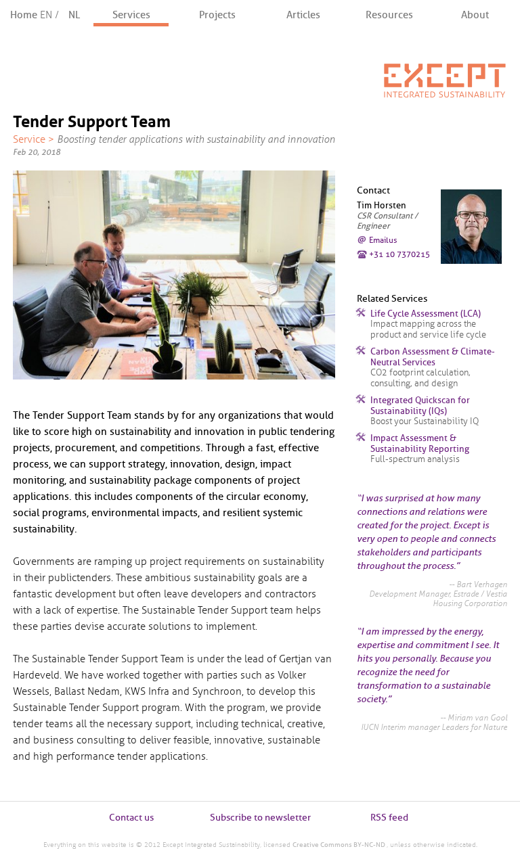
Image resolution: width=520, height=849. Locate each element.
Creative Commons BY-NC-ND (339, 844)
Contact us (131, 817)
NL (74, 15)
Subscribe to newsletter (260, 817)
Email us (383, 240)
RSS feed (389, 817)
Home (36, 15)
